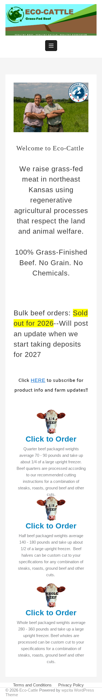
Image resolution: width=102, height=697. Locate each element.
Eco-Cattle (28, 690)
